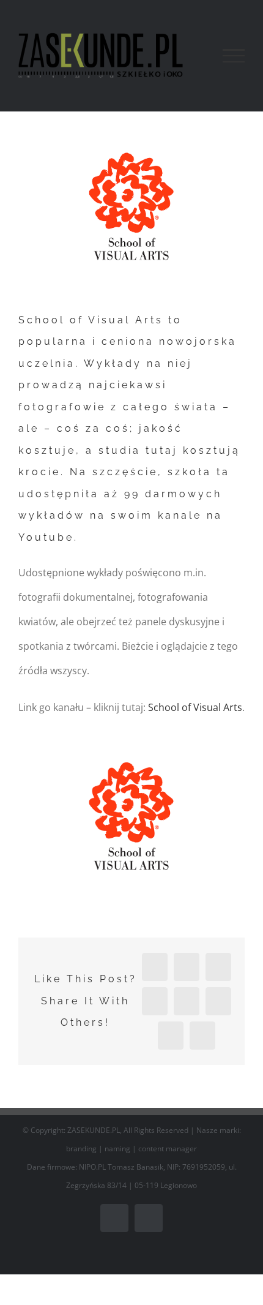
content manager (167, 1148)
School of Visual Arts (195, 707)
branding (81, 1148)
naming (117, 1148)
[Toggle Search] (192, 55)
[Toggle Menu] (233, 55)
